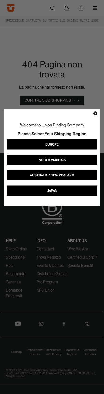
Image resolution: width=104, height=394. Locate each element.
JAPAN (52, 191)
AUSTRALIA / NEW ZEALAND (52, 175)
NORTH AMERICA (52, 160)
